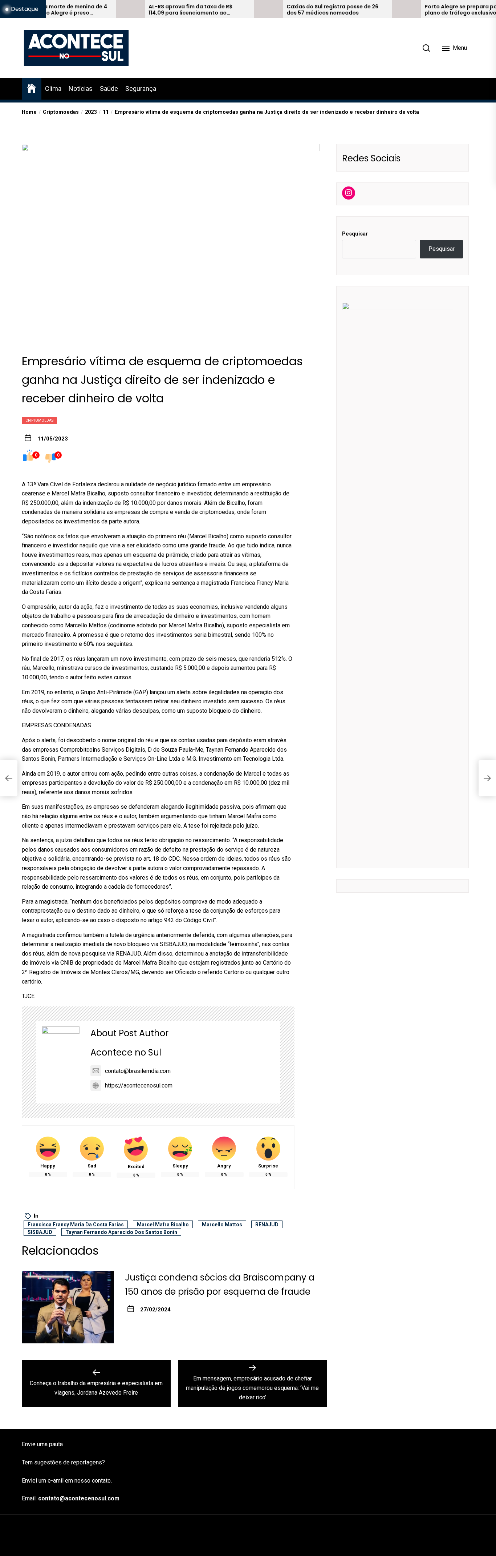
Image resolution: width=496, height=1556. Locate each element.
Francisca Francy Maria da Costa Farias (76, 1224)
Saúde (109, 88)
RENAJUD (267, 1224)
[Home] (31, 87)
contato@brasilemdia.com (138, 1071)
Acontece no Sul (125, 1052)
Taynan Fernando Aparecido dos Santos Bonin (121, 1232)
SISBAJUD (40, 1232)
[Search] (426, 48)
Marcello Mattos (222, 1224)
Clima (53, 88)
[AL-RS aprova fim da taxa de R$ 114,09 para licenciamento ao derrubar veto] (92, 9)
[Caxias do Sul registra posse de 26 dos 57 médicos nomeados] (230, 9)
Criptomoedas (39, 420)
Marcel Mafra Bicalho (163, 1224)
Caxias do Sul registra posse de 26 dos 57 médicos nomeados (295, 10)
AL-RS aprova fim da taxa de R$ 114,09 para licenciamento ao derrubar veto (153, 10)
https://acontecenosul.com (138, 1085)
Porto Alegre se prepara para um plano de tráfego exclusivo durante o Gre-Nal (436, 10)
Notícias (81, 88)
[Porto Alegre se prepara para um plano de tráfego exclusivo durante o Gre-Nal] (368, 9)
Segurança (140, 88)
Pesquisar (355, 233)
